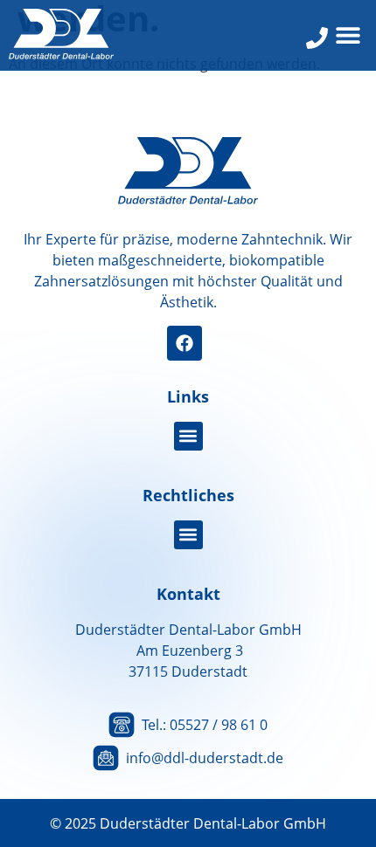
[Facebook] (184, 343)
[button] (347, 35)
